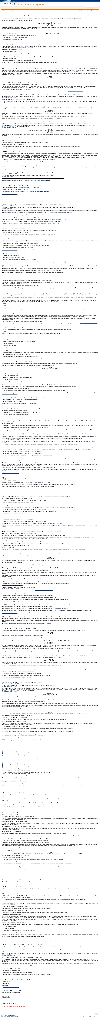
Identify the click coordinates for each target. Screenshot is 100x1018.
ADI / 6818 (6, 166)
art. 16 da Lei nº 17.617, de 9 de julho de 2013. (12, 990)
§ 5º (3, 863)
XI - (2, 723)
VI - (2, 752)
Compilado (85, 10)
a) (2, 926)
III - (2, 749)
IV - (2, 750)
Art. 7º (3, 888)
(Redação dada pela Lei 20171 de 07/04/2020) (24, 47)
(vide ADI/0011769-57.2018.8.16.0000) (36, 16)
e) (2, 818)
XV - (3, 728)
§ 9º (3, 743)
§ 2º (2, 794)
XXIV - (3, 823)
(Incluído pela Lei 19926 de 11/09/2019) (24, 89)
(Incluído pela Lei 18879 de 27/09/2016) (9, 480)
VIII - (2, 755)
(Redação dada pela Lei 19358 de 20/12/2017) (67, 507)
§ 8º (2, 785)
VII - (2, 719)
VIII (2, 769)
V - (2, 751)
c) (2, 930)
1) (2, 828)
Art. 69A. (3, 833)
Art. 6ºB (3, 739)
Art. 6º (3, 883)
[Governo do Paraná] (94, 1016)
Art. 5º (3, 869)
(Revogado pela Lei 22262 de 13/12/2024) (19, 170)
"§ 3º (3, 946)
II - (2, 762)
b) (2, 928)
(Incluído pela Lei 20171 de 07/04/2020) (89, 68)
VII (2, 767)
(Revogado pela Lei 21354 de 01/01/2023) (9, 955)
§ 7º (2, 731)
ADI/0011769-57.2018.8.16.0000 (10, 157)
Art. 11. (3, 916)
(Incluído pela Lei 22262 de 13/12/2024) (21, 189)
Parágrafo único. (5, 770)
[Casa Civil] (91, 1017)
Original (88, 10)
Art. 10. (3, 899)
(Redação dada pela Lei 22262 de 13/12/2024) (41, 180)
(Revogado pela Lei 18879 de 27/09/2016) (9, 250)
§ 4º (2, 949)
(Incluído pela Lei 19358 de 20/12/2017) (28, 628)
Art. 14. (3, 934)
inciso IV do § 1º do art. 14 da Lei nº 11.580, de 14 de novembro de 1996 (16, 988)
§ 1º (2, 802)
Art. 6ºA (3, 734)
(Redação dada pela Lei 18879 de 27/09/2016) (10, 439)
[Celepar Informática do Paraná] (83, 1016)
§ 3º (2, 859)
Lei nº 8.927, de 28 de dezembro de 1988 (11, 987)
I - (2, 772)
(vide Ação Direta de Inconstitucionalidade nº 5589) (11, 15)
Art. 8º (3, 895)
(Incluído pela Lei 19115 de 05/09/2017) (9, 127)
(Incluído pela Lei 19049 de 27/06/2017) (9, 97)
